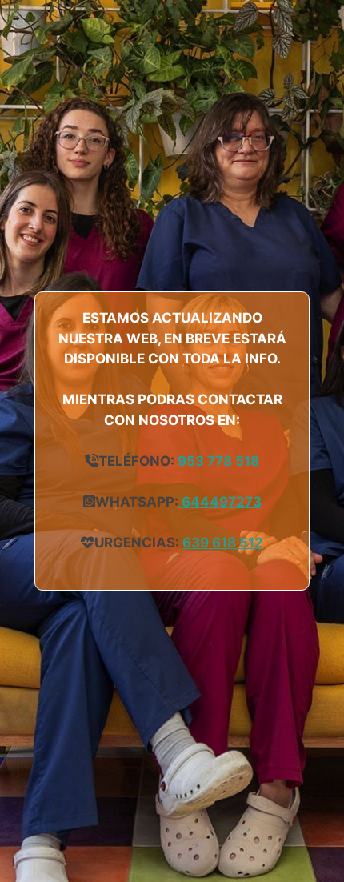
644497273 (220, 502)
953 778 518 (218, 461)
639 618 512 (222, 543)
